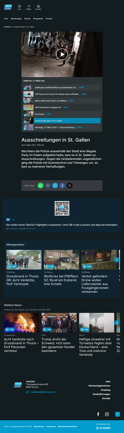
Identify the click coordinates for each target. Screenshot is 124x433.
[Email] (55, 185)
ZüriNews (7, 27)
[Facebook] (62, 185)
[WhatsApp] (40, 185)
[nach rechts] (116, 259)
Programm (38, 18)
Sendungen (16, 18)
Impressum (51, 426)
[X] (70, 185)
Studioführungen (101, 394)
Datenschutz (39, 426)
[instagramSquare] (107, 414)
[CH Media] (103, 427)
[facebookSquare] (98, 414)
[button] (48, 185)
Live (6, 18)
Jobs (107, 381)
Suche (27, 18)
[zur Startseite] (8, 7)
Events (49, 18)
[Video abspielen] (62, 54)
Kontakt (106, 398)
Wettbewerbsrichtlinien (67, 426)
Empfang (105, 390)
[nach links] (7, 259)
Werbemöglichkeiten (99, 385)
